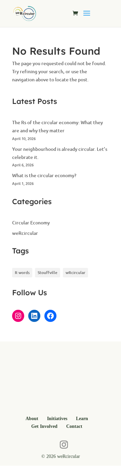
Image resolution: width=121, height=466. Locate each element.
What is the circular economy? (44, 175)
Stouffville (47, 272)
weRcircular (25, 233)
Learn (82, 418)
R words (22, 272)
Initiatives (57, 418)
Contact (74, 426)
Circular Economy (31, 222)
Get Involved (44, 426)
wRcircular (75, 272)
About (32, 418)
